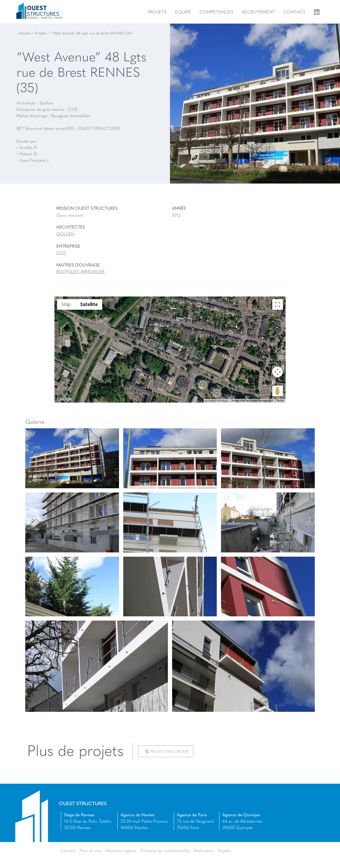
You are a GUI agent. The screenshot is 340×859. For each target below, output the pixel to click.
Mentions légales (121, 850)
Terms (280, 400)
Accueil (24, 33)
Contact (294, 11)
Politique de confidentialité (165, 850)
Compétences (216, 11)
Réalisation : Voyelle (212, 850)
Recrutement (258, 11)
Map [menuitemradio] (66, 304)
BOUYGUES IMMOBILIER (80, 271)
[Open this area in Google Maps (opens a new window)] (64, 399)
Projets (157, 11)
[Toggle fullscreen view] (277, 304)
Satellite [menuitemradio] (89, 304)
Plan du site (90, 850)
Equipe (183, 11)
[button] (170, 346)
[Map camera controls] (277, 372)
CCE (61, 253)
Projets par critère (169, 751)
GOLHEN (65, 234)
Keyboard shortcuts (217, 400)
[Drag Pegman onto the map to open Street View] (277, 391)
